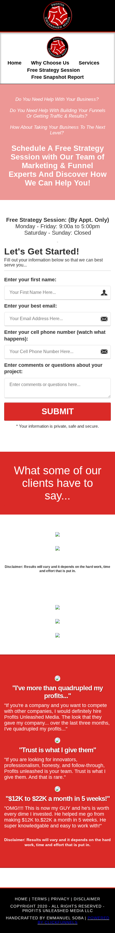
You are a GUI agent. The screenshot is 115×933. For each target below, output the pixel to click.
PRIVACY (60, 899)
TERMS (39, 899)
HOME (21, 899)
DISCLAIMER (87, 899)
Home (14, 63)
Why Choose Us (50, 63)
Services (89, 63)
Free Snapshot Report (57, 77)
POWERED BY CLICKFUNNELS (73, 920)
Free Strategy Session (53, 70)
